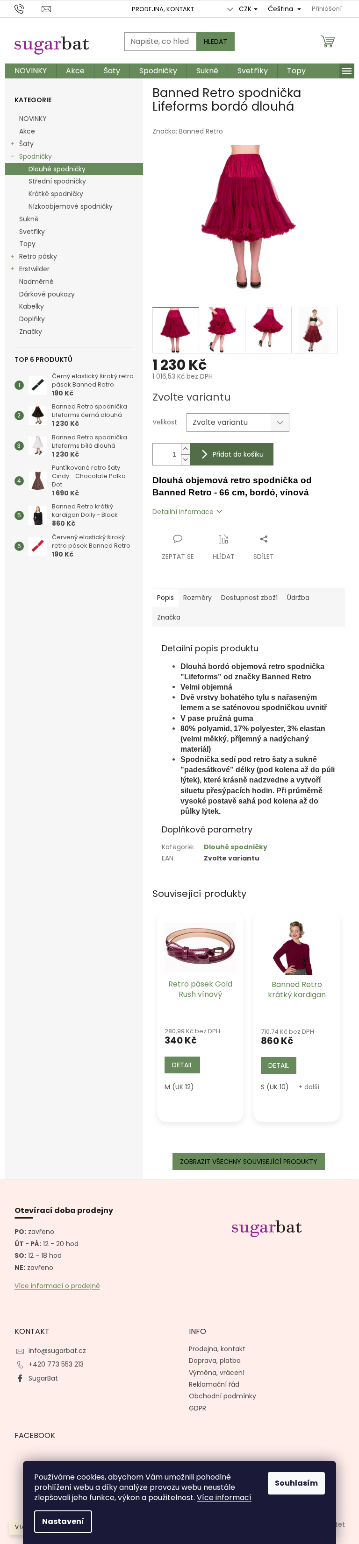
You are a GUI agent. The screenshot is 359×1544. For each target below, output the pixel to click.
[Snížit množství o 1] (185, 459)
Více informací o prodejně (57, 1286)
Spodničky (35, 156)
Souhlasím (296, 1483)
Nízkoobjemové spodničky (71, 206)
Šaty (26, 143)
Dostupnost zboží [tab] (249, 597)
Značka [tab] (168, 617)
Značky (30, 331)
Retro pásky (38, 256)
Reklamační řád (214, 1384)
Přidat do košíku (238, 454)
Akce (27, 131)
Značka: (187, 131)
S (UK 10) (275, 1087)
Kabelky (31, 306)
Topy (27, 243)
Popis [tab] (165, 597)
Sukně (29, 219)
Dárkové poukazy (47, 294)
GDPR (197, 1408)
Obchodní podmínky (222, 1396)
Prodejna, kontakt (163, 9)
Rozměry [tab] (197, 597)
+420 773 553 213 (56, 1364)
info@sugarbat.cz (57, 1350)
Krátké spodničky (56, 193)
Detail (182, 1065)
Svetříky (32, 231)
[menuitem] (30, 70)
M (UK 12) (179, 1087)
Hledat (215, 41)
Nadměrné (36, 281)
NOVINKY (33, 118)
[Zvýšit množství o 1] (185, 449)
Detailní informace (183, 511)
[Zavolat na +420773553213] (28, 8)
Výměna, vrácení (216, 1372)
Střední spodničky (57, 181)
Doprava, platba (215, 1360)
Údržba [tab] (298, 597)
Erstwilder (34, 269)
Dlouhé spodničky (57, 169)
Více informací (224, 1497)
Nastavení (63, 1521)
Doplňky (32, 319)
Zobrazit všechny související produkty (248, 1161)
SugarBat (43, 1378)
